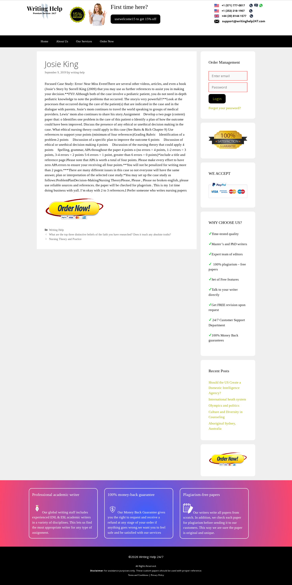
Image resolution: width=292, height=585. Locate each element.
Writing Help (56, 229)
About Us (62, 41)
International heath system (227, 399)
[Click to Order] (74, 219)
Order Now (107, 41)
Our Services (84, 41)
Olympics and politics (224, 405)
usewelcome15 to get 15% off (135, 19)
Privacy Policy (157, 575)
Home (44, 41)
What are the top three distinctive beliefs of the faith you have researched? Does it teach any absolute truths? (110, 234)
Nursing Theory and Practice (65, 239)
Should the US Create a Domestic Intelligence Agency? (225, 388)
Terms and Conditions (138, 575)
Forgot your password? (225, 108)
